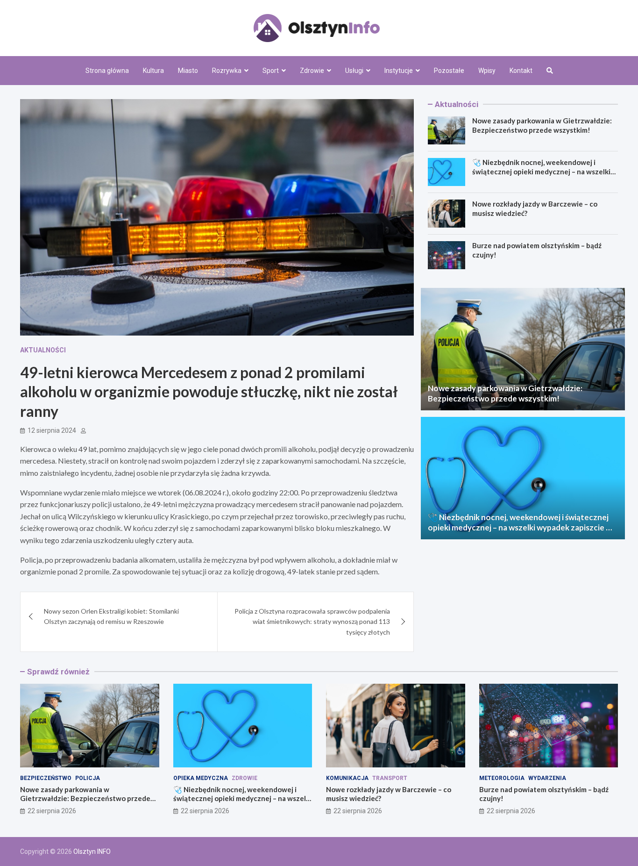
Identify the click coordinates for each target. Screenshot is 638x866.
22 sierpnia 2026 (52, 811)
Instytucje (398, 70)
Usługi (354, 70)
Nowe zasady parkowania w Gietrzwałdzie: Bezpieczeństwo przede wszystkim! (542, 125)
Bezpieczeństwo (45, 778)
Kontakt (521, 70)
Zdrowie (312, 70)
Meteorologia (502, 778)
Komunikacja (347, 778)
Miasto (188, 70)
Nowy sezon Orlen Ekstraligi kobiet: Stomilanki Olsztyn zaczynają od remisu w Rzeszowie (111, 616)
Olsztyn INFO (92, 851)
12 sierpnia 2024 (52, 430)
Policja (87, 778)
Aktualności (43, 350)
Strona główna (107, 70)
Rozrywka (226, 70)
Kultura (153, 70)
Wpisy (487, 70)
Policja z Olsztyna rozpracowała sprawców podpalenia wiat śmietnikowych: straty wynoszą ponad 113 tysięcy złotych (312, 621)
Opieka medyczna (200, 778)
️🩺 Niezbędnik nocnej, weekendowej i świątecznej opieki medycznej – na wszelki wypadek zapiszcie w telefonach (541, 171)
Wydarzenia (547, 778)
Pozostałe (449, 70)
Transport (389, 778)
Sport (270, 70)
